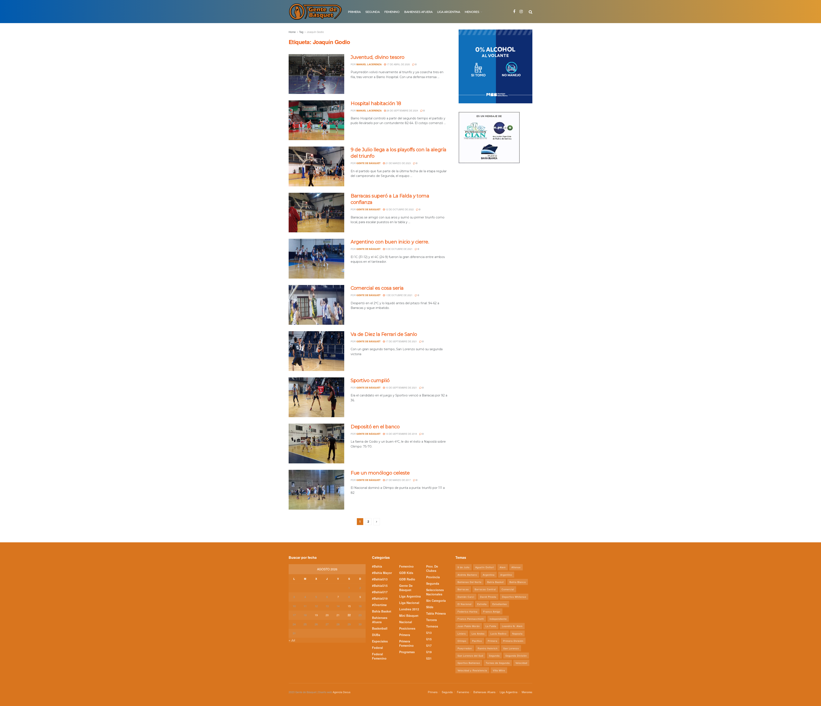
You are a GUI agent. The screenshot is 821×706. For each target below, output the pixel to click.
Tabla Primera (436, 613)
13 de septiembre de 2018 (401, 433)
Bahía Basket (381, 611)
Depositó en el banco (375, 427)
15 (349, 606)
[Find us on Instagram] (521, 11)
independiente (498, 618)
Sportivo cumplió (370, 380)
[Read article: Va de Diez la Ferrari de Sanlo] (316, 351)
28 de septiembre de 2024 (402, 110)
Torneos (432, 626)
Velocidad (521, 662)
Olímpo (462, 640)
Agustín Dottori (484, 567)
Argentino (506, 574)
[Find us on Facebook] (514, 11)
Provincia (433, 577)
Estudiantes (499, 604)
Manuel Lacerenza (369, 64)
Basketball (379, 628)
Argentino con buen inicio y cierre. (390, 242)
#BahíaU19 (380, 598)
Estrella (482, 604)
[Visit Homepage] (315, 11)
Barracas (463, 589)
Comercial (508, 589)
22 (349, 615)
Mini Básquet (408, 615)
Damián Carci (466, 596)
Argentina (489, 574)
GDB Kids (406, 573)
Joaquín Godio (315, 32)
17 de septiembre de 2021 (401, 341)
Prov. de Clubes (432, 568)
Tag (301, 32)
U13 (429, 632)
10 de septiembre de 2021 (401, 387)
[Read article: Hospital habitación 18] (316, 120)
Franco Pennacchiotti (471, 618)
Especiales (380, 641)
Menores (472, 11)
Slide (429, 607)
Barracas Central (485, 589)
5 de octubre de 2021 (398, 249)
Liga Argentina (448, 11)
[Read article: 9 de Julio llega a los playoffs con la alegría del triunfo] (316, 166)
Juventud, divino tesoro (378, 57)
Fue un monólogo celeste (380, 473)
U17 (429, 645)
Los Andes (478, 633)
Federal (377, 647)
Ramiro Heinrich (488, 648)
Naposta (517, 633)
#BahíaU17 (380, 592)
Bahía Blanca (517, 582)
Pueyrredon (465, 648)
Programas (407, 652)
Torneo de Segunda (498, 662)
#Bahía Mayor (382, 573)
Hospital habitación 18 (376, 103)
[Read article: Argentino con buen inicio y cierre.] (316, 259)
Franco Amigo (491, 611)
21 (338, 615)
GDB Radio (407, 579)
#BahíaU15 (380, 585)
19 (316, 615)
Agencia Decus (341, 692)
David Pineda (488, 596)
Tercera (431, 620)
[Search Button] (530, 11)
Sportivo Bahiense (469, 662)
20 (327, 615)
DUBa (376, 635)
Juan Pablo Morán (469, 626)
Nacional (405, 622)
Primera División (513, 640)
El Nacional (464, 604)
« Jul (292, 640)
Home (292, 32)
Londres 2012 (409, 609)
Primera (354, 11)
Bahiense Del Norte (469, 582)
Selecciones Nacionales (435, 592)
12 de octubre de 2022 (399, 209)
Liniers (462, 633)
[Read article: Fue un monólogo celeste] (316, 490)
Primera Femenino (406, 643)
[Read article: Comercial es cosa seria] (316, 305)
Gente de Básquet (368, 163)
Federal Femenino (379, 656)
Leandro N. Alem (512, 626)
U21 (429, 658)
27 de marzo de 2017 (398, 480)
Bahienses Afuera (418, 11)
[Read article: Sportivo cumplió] (316, 397)
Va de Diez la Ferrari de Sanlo (384, 334)
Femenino (392, 11)
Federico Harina (467, 611)
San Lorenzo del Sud (470, 655)
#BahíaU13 (380, 579)
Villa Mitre (499, 670)
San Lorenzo (511, 648)
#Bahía (377, 566)
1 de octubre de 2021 (398, 295)
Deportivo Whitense (514, 596)
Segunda (372, 11)
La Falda (491, 626)
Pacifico (477, 640)
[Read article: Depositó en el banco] (316, 443)
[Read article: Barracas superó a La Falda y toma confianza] (316, 213)
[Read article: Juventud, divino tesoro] (316, 74)
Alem (503, 567)
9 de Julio (464, 567)
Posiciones (407, 628)
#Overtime (379, 605)
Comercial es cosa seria (377, 288)
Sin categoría (436, 600)
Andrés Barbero (467, 574)
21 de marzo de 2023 (398, 163)
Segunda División (516, 655)
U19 (429, 652)
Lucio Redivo (498, 633)
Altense (516, 567)
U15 (429, 639)
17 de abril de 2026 (398, 64)
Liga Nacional (409, 603)
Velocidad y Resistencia (472, 670)
